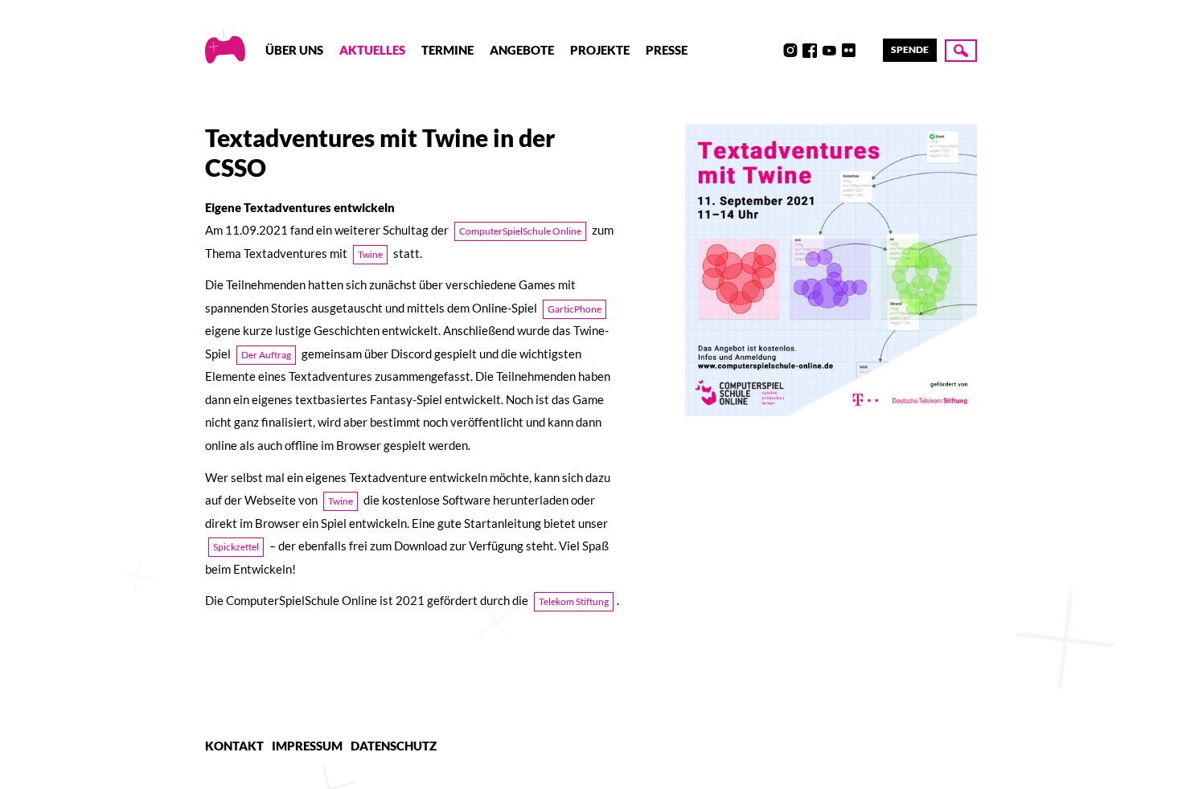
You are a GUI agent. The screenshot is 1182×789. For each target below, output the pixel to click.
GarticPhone (574, 309)
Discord (771, 50)
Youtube (829, 50)
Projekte (600, 50)
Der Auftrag (266, 355)
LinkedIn (867, 50)
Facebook (809, 50)
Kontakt (234, 745)
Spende (910, 49)
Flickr (848, 50)
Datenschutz (394, 745)
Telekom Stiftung (574, 601)
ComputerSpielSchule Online (520, 231)
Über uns (294, 50)
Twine (370, 254)
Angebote (522, 50)
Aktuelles (372, 50)
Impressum (307, 745)
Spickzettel (236, 547)
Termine (447, 50)
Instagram (790, 50)
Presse (666, 50)
